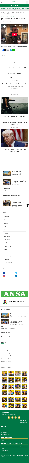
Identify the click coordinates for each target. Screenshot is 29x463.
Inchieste (6, 243)
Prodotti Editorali (4, 452)
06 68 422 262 (5, 431)
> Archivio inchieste (6, 358)
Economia (7, 229)
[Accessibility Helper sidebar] (27, 205)
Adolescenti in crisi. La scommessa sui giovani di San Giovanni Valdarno (18, 173)
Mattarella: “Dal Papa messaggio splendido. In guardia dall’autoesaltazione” (18, 203)
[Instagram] (12, 417)
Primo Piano (7, 246)
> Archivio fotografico (7, 353)
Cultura (6, 223)
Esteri (7, 12)
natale (3, 55)
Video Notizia (7, 259)
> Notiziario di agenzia (7, 361)
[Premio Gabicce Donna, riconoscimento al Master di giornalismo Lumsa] (7, 182)
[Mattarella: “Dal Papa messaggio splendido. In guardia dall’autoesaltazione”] (7, 203)
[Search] (27, 2)
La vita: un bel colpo (14, 92)
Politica (6, 233)
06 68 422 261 (4, 432)
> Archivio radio (5, 347)
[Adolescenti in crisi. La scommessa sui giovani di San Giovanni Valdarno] (7, 173)
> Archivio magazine (6, 355)
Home (2, 12)
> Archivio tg (4, 350)
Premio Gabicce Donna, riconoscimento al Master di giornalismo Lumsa (19, 181)
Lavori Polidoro (8, 262)
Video (5, 249)
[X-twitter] (16, 417)
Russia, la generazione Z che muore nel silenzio (14, 116)
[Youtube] (19, 417)
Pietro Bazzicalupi (14, 316)
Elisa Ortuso (4, 328)
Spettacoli (7, 236)
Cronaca (6, 216)
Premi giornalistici (4, 450)
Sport (5, 226)
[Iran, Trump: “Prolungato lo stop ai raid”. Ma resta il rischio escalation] (14, 138)
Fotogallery (7, 239)
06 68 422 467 (5, 440)
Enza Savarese (14, 324)
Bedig (19, 461)
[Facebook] (9, 417)
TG (4, 252)
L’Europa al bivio (14, 78)
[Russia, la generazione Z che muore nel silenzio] (14, 105)
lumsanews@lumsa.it (5, 434)
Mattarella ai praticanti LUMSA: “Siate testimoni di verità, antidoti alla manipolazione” (14, 194)
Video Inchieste (8, 256)
